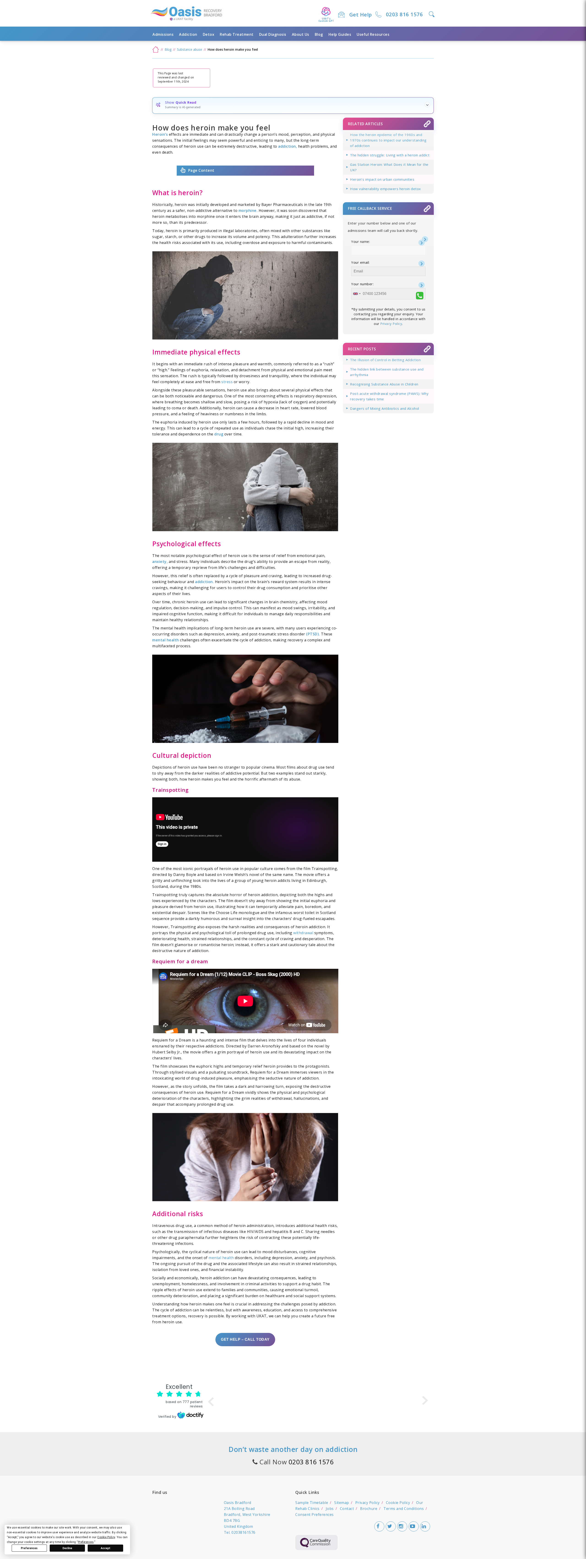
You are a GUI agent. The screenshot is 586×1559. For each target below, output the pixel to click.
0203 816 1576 (404, 14)
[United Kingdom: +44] (356, 293)
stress (227, 381)
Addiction (188, 34)
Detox (208, 34)
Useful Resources (373, 34)
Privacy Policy (391, 323)
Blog (319, 34)
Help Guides (339, 34)
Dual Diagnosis (272, 34)
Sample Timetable (311, 1502)
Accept (105, 1548)
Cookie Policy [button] (106, 1537)
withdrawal (303, 932)
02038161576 (243, 1532)
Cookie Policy (398, 1502)
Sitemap (341, 1502)
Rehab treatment (237, 34)
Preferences (29, 1548)
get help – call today (245, 1339)
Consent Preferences (314, 1514)
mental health (221, 1257)
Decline (67, 1548)
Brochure (368, 1508)
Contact (347, 1508)
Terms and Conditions (403, 1508)
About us (300, 34)
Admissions (163, 34)
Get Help (360, 14)
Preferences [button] (86, 1542)
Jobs (330, 1508)
